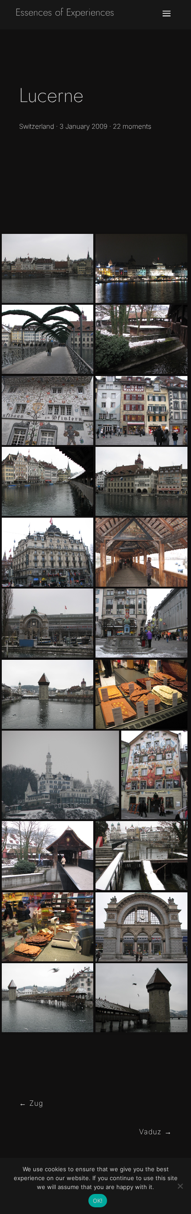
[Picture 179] (141, 855)
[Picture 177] (154, 775)
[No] (179, 1185)
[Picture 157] (47, 552)
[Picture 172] (141, 410)
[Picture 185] (141, 926)
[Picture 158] (47, 694)
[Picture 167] (60, 775)
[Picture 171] (47, 410)
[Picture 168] (141, 997)
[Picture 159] (47, 268)
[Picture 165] (47, 481)
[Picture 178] (47, 855)
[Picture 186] (47, 623)
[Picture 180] (141, 339)
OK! (98, 1200)
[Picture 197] (141, 268)
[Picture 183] (141, 694)
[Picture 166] (141, 481)
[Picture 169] (47, 339)
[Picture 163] (141, 552)
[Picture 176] (141, 623)
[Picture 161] (47, 997)
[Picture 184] (47, 926)
